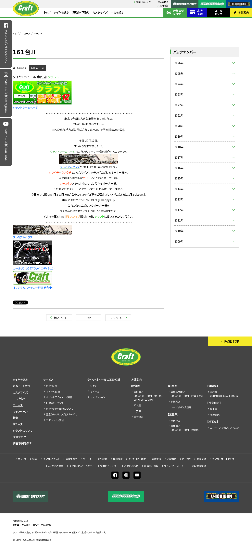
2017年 (178, 157)
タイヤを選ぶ (61, 12)
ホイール (94, 391)
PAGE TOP (231, 341)
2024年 (178, 84)
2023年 (178, 94)
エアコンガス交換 (55, 420)
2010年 (178, 231)
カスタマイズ (100, 12)
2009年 (178, 241)
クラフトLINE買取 (137, 459)
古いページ (116, 317)
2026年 (178, 63)
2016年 (178, 168)
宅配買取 (171, 459)
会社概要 (102, 459)
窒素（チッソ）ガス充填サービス (61, 414)
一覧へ (88, 317)
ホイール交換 (53, 391)
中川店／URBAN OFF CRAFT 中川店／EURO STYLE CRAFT (149, 395)
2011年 (178, 220)
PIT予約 (186, 459)
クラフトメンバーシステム (81, 466)
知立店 (137, 405)
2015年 (178, 178)
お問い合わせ (131, 466)
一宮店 (137, 411)
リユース (18, 424)
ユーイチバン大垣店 (181, 407)
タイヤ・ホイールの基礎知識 (103, 380)
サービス (48, 380)
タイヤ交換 (51, 385)
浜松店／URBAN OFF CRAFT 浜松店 (224, 393)
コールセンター (220, 12)
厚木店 (213, 409)
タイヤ (93, 385)
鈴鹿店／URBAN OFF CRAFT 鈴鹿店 (184, 427)
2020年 (178, 126)
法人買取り (163, 2)
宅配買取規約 (199, 466)
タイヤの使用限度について (59, 408)
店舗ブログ (19, 437)
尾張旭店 (138, 416)
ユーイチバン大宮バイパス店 (224, 427)
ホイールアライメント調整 (59, 397)
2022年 (178, 105)
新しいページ (60, 317)
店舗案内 (243, 12)
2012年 (178, 210)
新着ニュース (37, 67)
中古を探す (117, 12)
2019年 (178, 136)
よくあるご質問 (55, 466)
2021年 (178, 115)
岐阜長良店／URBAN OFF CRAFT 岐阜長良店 (187, 393)
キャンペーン (20, 411)
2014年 (178, 189)
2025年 (178, 73)
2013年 (178, 199)
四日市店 (175, 420)
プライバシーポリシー (175, 466)
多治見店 (175, 401)
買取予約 (201, 459)
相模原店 (215, 414)
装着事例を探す (178, 12)
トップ (47, 12)
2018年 (178, 147)
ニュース (26, 33)
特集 (15, 418)
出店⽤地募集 (151, 466)
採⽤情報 (163, 5)
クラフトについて (22, 430)
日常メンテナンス (54, 403)
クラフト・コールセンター (224, 459)
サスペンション (97, 397)
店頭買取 (156, 459)
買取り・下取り (80, 12)
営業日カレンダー (144, 2)
